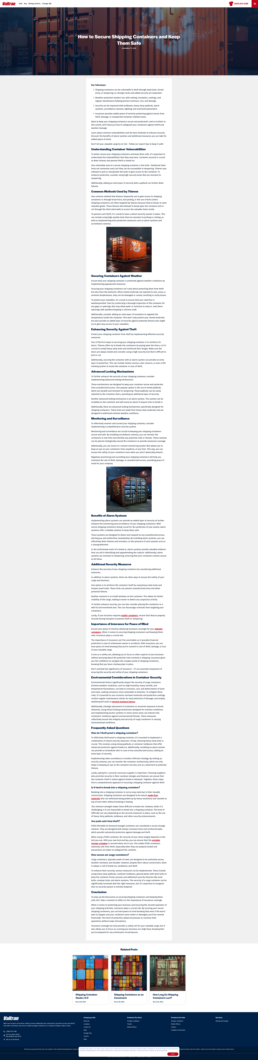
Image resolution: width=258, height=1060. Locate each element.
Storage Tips (47, 4)
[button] (255, 3)
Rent (20, 4)
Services (219, 1017)
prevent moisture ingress (123, 701)
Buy (25, 4)
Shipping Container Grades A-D (86, 996)
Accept (173, 1054)
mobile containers (129, 615)
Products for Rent (134, 1017)
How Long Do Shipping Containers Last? (165, 996)
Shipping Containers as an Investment (129, 996)
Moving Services (34, 4)
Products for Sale (178, 1017)
